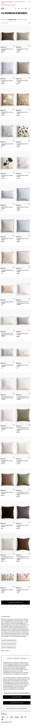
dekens (21, 623)
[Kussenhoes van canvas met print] (8, 67)
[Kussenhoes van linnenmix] (8, 320)
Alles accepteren (17, 697)
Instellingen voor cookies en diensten (16, 708)
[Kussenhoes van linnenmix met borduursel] (23, 289)
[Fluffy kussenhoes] (8, 512)
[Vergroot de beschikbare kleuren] (2, 147)
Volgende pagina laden (15, 602)
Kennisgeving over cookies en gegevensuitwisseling (17, 693)
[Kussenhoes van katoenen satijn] (23, 194)
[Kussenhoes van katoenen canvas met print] (8, 577)
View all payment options (6, 721)
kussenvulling (9, 620)
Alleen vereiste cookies (16, 702)
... (19, 607)
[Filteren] (29, 23)
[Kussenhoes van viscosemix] (8, 479)
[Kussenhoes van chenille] (8, 36)
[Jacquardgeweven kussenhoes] (8, 131)
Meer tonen (4, 650)
